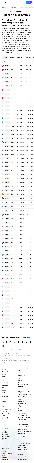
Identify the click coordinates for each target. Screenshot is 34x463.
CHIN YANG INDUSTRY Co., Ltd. (12, 270)
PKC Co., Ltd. (12, 182)
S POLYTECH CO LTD (12, 315)
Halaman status (22, 436)
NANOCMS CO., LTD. (12, 323)
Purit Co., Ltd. (12, 206)
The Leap (20, 386)
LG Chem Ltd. (12, 65)
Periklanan (20, 454)
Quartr (27, 360)
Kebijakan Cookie (22, 429)
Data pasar (21, 373)
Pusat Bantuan (22, 406)
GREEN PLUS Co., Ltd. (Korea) (12, 279)
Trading (4, 445)
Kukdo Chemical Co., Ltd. (12, 162)
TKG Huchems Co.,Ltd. (12, 114)
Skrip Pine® (5, 419)
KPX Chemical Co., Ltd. (12, 178)
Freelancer (4, 457)
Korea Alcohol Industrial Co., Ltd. (12, 174)
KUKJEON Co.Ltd (12, 222)
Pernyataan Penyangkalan (25, 426)
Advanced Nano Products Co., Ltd (12, 118)
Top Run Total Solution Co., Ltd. (12, 226)
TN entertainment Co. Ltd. (12, 319)
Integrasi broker (22, 456)
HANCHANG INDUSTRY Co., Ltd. (12, 287)
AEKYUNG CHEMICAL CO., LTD (12, 134)
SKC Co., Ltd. (12, 74)
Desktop (4, 425)
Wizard (3, 455)
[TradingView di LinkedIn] (18, 342)
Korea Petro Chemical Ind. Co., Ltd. (12, 130)
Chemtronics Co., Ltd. (12, 154)
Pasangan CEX (6, 383)
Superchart (5, 371)
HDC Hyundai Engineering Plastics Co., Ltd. (12, 230)
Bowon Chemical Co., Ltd (12, 295)
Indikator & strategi (7, 453)
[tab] (5, 57)
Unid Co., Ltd (12, 146)
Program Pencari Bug (23, 435)
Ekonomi (4, 401)
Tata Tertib (5, 438)
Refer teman (5, 434)
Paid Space (5, 459)
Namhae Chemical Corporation (12, 170)
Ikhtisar (20, 380)
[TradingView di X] (3, 342)
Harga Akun (21, 372)
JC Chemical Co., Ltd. (12, 250)
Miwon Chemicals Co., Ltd (12, 190)
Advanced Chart (22, 447)
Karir (19, 408)
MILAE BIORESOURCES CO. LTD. (12, 275)
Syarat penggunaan (23, 424)
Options (4, 415)
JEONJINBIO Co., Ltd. (12, 311)
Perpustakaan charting (24, 443)
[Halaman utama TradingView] (6, 2)
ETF (3, 378)
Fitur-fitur (20, 370)
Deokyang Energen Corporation (12, 186)
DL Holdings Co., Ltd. (12, 102)
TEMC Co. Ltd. (12, 198)
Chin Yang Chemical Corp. (12, 299)
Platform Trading (22, 449)
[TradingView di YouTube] (11, 342)
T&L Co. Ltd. (12, 126)
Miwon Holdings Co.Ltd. (12, 218)
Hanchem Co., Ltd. (12, 254)
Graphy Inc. (12, 194)
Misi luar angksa (22, 403)
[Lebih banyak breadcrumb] (8, 7)
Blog (19, 405)
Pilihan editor (5, 448)
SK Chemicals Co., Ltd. (12, 106)
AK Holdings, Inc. (12, 234)
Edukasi (4, 446)
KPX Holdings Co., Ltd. (12, 150)
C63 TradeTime (22, 419)
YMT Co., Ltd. (12, 210)
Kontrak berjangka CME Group (24, 391)
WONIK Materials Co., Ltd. (12, 138)
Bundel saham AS (22, 396)
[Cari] (22, 2)
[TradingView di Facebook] (7, 342)
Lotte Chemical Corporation (12, 90)
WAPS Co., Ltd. (12, 307)
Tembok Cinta (5, 432)
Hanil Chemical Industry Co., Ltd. (12, 291)
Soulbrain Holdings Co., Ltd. (12, 110)
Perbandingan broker (23, 384)
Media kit (20, 410)
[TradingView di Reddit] (30, 342)
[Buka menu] (2, 2)
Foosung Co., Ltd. (12, 94)
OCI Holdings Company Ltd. (12, 69)
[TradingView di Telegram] (22, 342)
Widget (20, 442)
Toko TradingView (22, 415)
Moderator (4, 440)
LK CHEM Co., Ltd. (12, 214)
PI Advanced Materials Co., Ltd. (12, 122)
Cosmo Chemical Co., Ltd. (12, 142)
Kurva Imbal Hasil (6, 413)
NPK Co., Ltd (12, 303)
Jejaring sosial (5, 431)
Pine (3, 387)
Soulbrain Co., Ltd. (12, 82)
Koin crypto (5, 382)
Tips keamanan (22, 433)
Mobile (3, 424)
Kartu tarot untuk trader (24, 417)
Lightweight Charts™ (23, 445)
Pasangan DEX (6, 385)
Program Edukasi (22, 459)
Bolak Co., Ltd (12, 258)
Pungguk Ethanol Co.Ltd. (12, 242)
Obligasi (4, 380)
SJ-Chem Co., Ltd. (12, 327)
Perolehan (4, 403)
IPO (3, 406)
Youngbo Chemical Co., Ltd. (12, 246)
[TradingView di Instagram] (15, 342)
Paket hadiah (21, 375)
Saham (3, 376)
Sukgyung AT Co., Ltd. (12, 202)
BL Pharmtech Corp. (12, 266)
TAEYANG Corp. (12, 262)
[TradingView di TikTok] (26, 342)
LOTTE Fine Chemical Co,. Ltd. (12, 98)
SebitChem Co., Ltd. (12, 238)
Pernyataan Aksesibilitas (24, 431)
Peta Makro (5, 417)
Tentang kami (21, 401)
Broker (19, 382)
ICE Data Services (22, 349)
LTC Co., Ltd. (12, 158)
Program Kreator (6, 436)
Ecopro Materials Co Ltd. (12, 86)
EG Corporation (12, 283)
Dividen (4, 404)
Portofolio (4, 411)
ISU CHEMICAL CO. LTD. (12, 166)
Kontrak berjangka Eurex (24, 394)
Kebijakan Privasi (22, 427)
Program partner (22, 457)
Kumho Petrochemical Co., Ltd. (12, 78)
